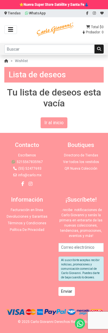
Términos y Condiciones (27, 223)
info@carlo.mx (29, 175)
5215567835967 (29, 162)
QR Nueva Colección (81, 168)
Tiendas (14, 13)
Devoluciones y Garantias (27, 217)
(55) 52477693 (29, 168)
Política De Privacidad (27, 230)
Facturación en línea (27, 210)
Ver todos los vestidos (81, 162)
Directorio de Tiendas (81, 155)
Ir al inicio (54, 122)
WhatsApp (37, 13)
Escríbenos (27, 155)
